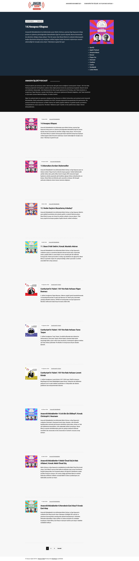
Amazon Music (94, 52)
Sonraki (59, 548)
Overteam (54, 558)
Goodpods (93, 67)
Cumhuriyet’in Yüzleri (56, 284)
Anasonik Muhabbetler (73, 3)
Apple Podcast (94, 50)
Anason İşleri (41, 558)
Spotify (92, 47)
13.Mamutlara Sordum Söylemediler (55, 166)
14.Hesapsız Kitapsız (36, 26)
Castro (92, 65)
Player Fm (93, 57)
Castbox (92, 62)
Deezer (92, 55)
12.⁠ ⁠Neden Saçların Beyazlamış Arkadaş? (56, 208)
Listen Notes (94, 69)
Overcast (92, 60)
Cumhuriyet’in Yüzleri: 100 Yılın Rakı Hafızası (98, 3)
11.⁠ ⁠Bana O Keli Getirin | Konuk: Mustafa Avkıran (59, 246)
